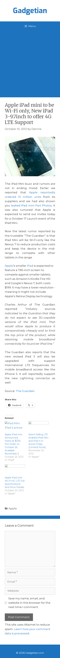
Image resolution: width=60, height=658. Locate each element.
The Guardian (25, 391)
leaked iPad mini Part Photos (31, 205)
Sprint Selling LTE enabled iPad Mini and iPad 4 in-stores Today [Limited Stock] (38, 441)
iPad (30, 265)
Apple (9, 265)
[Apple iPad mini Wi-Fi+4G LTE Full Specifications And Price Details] (15, 470)
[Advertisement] (30, 63)
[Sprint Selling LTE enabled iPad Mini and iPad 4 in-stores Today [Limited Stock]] (38, 427)
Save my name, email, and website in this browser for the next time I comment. (29, 603)
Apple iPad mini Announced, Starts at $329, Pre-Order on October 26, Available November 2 (13, 444)
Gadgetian (30, 10)
